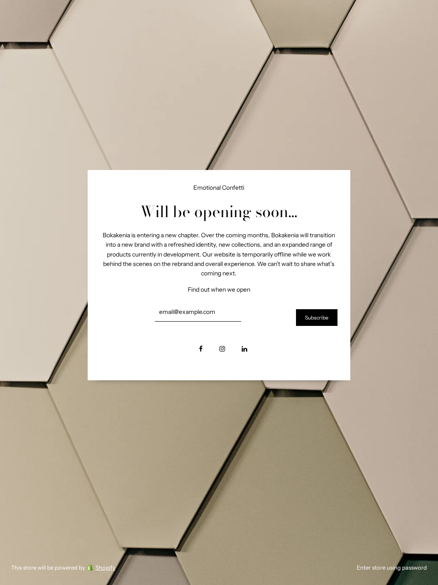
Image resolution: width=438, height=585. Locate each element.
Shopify (105, 567)
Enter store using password (392, 567)
